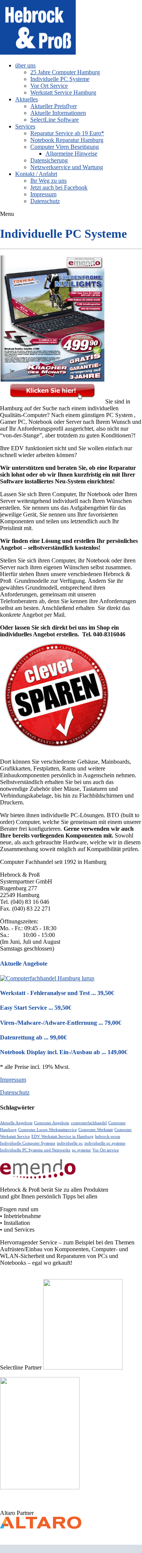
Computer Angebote (51, 1123)
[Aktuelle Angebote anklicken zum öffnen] (47, 978)
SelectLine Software (54, 119)
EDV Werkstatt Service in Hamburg (62, 1136)
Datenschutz (45, 201)
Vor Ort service (105, 1150)
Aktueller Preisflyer (53, 106)
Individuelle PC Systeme (59, 79)
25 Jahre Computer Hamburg (65, 72)
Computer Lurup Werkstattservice (47, 1130)
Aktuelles (26, 99)
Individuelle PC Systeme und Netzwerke (35, 1150)
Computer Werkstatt (95, 1130)
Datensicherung (49, 160)
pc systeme (81, 1150)
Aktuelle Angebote (16, 1123)
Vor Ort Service (49, 86)
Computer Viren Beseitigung (64, 147)
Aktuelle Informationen (58, 113)
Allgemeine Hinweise (71, 153)
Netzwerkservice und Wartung (66, 167)
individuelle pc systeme (104, 1143)
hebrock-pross (107, 1136)
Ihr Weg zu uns (48, 180)
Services (25, 126)
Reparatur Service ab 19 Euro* (67, 133)
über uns (25, 65)
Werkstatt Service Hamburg (63, 92)
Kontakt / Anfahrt (36, 174)
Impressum (43, 194)
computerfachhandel (89, 1123)
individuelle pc (70, 1143)
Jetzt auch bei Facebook (58, 187)
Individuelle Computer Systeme (27, 1143)
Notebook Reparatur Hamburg (66, 140)
